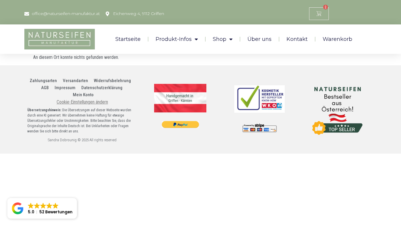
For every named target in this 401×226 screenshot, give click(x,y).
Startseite (128, 39)
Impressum (65, 87)
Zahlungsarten (43, 80)
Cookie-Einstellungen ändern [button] (82, 102)
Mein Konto (83, 94)
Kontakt (297, 39)
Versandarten (75, 80)
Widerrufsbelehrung (112, 80)
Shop (219, 39)
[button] (42, 208)
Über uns (259, 39)
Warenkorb (337, 39)
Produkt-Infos (174, 39)
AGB (45, 87)
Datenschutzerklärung (101, 87)
